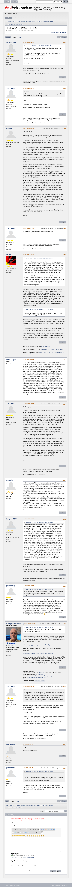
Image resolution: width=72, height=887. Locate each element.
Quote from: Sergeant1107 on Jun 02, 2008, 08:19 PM (39, 627)
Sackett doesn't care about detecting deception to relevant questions (44, 353)
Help (52, 885)
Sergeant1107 (11, 42)
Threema (25, 679)
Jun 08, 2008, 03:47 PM (28, 686)
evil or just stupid (45, 346)
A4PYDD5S (31, 679)
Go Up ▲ (66, 885)
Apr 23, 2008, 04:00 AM (28, 88)
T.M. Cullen (10, 88)
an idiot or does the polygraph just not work (51, 349)
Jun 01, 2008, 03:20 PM (28, 403)
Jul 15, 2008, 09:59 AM (28, 744)
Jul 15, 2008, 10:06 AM (28, 767)
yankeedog (10, 586)
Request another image (28, 857)
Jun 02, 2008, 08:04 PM (28, 519)
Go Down (8, 37)
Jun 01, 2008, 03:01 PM (28, 359)
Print (64, 37)
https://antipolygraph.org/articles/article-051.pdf (37, 645)
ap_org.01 (40, 674)
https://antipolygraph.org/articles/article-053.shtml (38, 653)
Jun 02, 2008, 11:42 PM (29, 623)
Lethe (8, 254)
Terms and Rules (59, 885)
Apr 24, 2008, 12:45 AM (28, 254)
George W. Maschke (13, 624)
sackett (9, 129)
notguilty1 (10, 480)
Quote (63, 77)
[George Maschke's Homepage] (7, 653)
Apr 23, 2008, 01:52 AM (28, 42)
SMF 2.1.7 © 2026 (8, 885)
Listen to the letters (16, 857)
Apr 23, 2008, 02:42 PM (28, 228)
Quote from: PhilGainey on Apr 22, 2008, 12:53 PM (38, 46)
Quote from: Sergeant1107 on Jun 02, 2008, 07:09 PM (39, 589)
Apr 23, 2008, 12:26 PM (28, 128)
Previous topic (54, 32)
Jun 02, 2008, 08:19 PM (28, 585)
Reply (59, 37)
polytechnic (10, 744)
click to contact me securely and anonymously (40, 676)
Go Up (7, 801)
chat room (41, 673)
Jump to (42, 811)
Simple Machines (16, 885)
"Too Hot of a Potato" (39, 680)
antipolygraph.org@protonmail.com (36, 677)
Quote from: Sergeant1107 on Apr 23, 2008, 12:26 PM (39, 258)
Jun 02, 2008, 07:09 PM (28, 480)
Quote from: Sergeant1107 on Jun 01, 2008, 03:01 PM (39, 522)
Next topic (63, 32)
